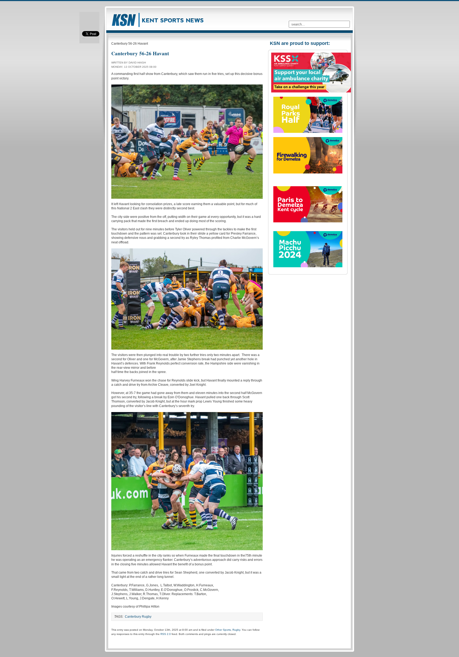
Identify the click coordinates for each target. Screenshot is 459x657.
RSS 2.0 (165, 634)
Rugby (236, 629)
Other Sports (223, 629)
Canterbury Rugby (138, 616)
